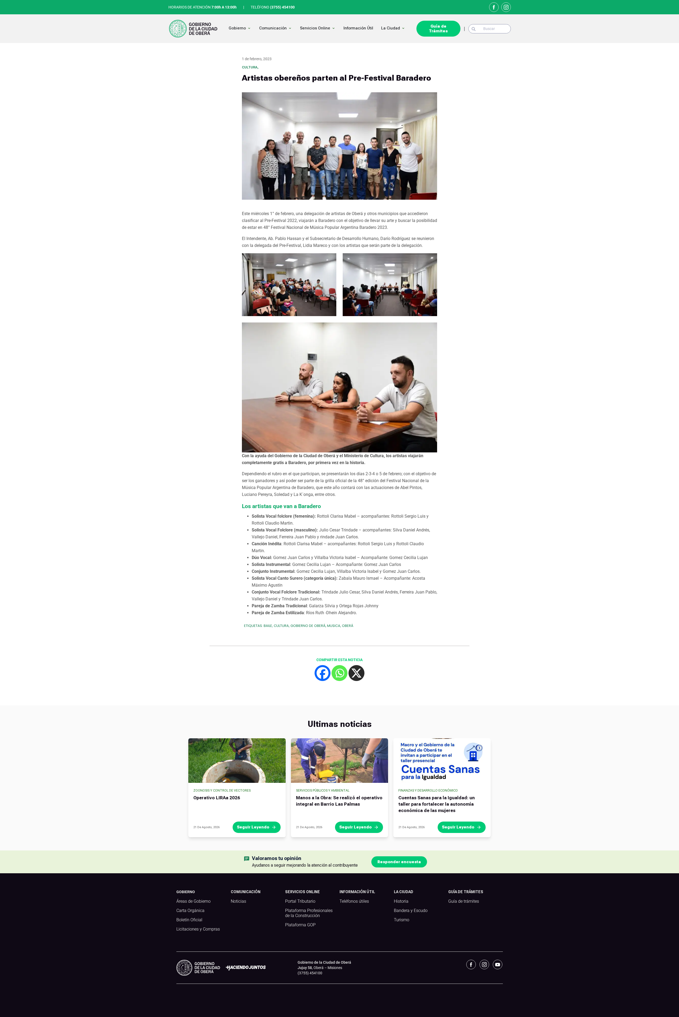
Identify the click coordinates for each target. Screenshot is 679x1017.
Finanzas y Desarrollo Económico (428, 790)
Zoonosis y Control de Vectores (222, 790)
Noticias (238, 901)
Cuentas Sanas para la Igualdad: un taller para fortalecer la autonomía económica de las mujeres (436, 804)
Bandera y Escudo (411, 910)
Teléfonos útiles (354, 901)
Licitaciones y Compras (198, 929)
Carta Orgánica (190, 910)
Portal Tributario (300, 901)
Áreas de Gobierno (193, 901)
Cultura (250, 67)
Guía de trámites (463, 901)
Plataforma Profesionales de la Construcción (309, 913)
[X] (356, 673)
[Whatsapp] (339, 673)
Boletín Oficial (189, 920)
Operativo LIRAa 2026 (216, 797)
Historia (401, 901)
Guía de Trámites (438, 28)
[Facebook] (322, 673)
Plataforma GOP (300, 925)
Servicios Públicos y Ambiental (322, 790)
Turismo (401, 920)
